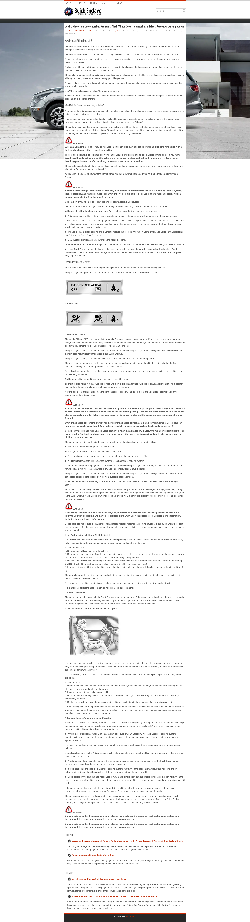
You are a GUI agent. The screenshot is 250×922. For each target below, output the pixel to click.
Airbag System (117, 31)
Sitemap (120, 3)
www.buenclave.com (131, 916)
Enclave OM (81, 3)
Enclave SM (93, 3)
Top (111, 3)
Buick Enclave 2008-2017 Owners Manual (79, 31)
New (103, 3)
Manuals (69, 3)
